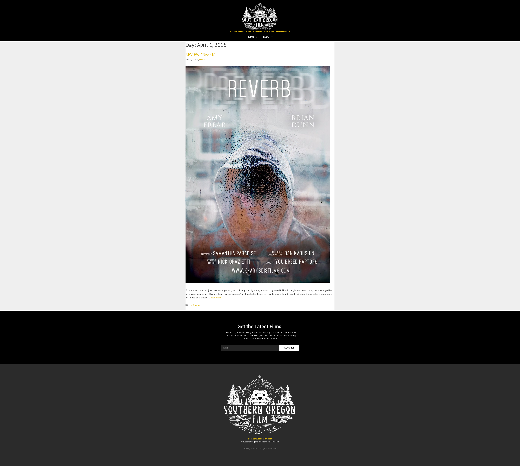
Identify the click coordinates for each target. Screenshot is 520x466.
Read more (215, 297)
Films (250, 36)
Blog (266, 36)
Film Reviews (194, 305)
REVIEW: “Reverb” (200, 54)
